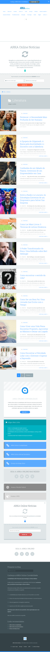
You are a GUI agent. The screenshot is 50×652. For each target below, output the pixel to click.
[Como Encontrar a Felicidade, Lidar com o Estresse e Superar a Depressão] (8, 358)
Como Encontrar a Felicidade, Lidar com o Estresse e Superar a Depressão (33, 356)
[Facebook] (16, 476)
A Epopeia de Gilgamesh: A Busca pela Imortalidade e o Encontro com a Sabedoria (32, 144)
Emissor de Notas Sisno (18, 463)
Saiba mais (24, 412)
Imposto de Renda (6, 14)
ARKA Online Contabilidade (19, 445)
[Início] (25, 638)
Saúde (35, 14)
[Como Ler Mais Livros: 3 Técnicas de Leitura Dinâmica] (8, 228)
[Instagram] (22, 476)
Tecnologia (29, 14)
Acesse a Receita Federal (18, 487)
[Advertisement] (25, 32)
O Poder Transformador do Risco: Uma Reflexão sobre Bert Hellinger (33, 251)
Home (4, 11)
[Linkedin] (27, 476)
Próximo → (29, 375)
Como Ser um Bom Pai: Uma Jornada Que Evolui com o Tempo (32, 302)
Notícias (36, 11)
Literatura (25, 113)
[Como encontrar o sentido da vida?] (8, 279)
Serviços (30, 11)
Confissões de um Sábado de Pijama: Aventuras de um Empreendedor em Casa (32, 171)
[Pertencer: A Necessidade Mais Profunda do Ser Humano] (8, 121)
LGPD (26, 11)
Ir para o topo (15, 646)
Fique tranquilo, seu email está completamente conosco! (25, 76)
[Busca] (25, 18)
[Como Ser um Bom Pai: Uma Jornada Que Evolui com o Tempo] (8, 304)
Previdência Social (15, 14)
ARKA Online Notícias (17, 642)
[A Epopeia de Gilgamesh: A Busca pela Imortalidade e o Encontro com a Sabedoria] (8, 146)
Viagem (39, 14)
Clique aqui (33, 1)
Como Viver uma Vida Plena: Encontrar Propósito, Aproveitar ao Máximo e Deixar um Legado (34, 329)
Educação (23, 14)
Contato (15, 11)
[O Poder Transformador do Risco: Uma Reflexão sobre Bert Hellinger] (8, 253)
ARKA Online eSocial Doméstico (20, 454)
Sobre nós (9, 11)
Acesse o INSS (15, 496)
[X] (32, 476)
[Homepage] (25, 8)
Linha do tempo (36, 646)
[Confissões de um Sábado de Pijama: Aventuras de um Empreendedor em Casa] (8, 173)
